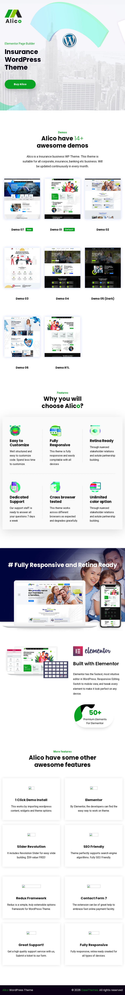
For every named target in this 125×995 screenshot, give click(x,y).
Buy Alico (20, 84)
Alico (5, 990)
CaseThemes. (90, 990)
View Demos (62, 327)
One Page (22, 194)
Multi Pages (22, 184)
